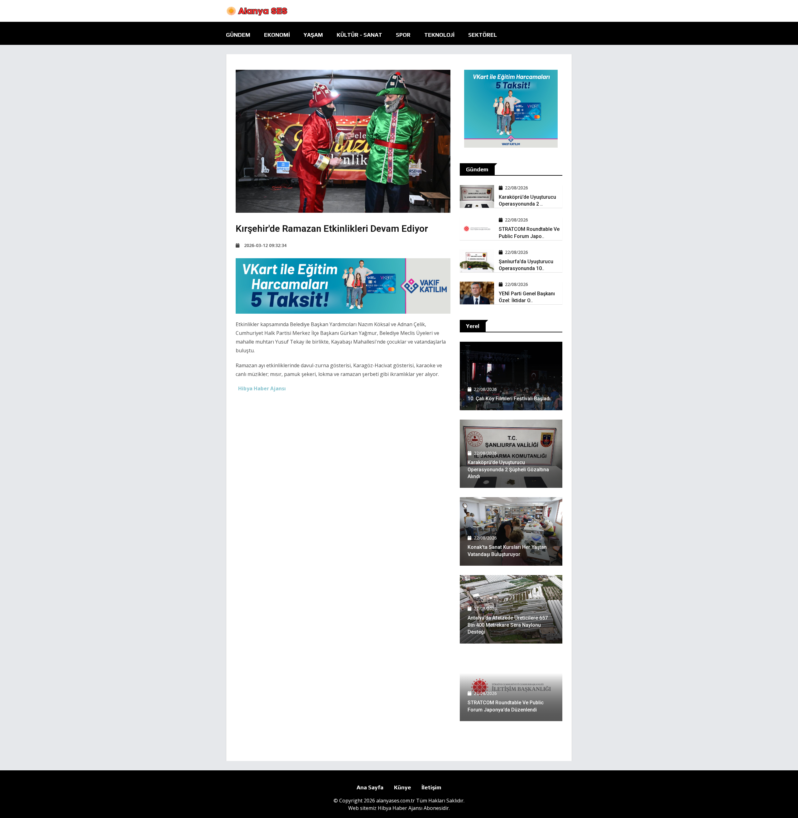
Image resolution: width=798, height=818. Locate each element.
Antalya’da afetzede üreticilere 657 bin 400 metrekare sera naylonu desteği (508, 625)
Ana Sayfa (370, 787)
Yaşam (313, 34)
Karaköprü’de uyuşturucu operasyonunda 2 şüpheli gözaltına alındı (508, 469)
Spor (403, 34)
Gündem (238, 34)
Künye (402, 787)
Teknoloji (439, 34)
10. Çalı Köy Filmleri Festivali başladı (509, 399)
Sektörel (482, 34)
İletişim (431, 787)
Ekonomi (277, 34)
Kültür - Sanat (359, 34)
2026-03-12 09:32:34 (265, 245)
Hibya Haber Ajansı (400, 808)
